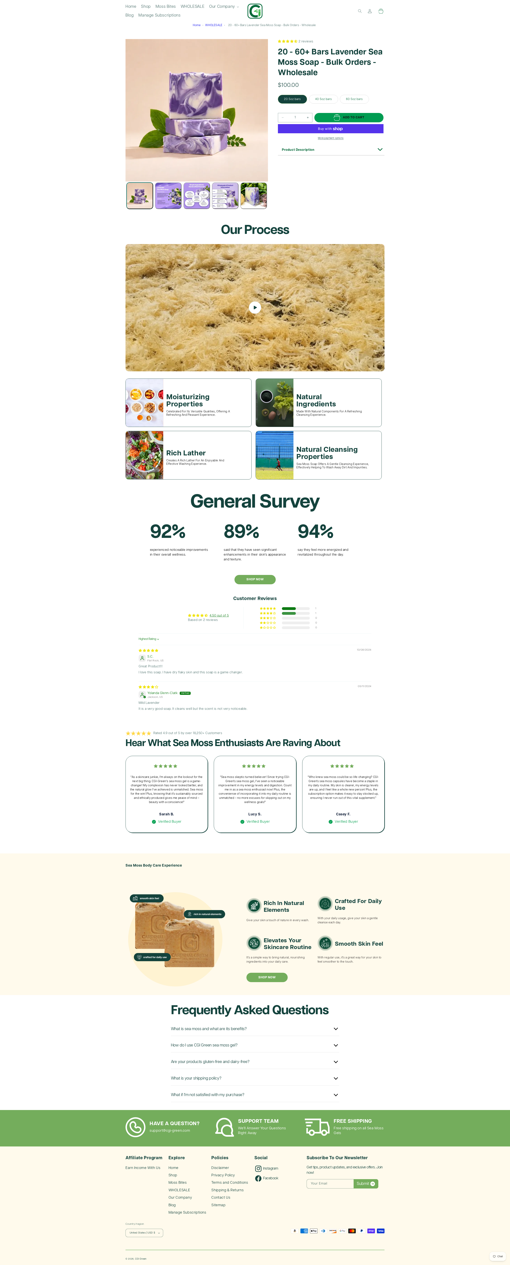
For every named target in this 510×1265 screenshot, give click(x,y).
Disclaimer (220, 1168)
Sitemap (218, 1205)
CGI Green (141, 1259)
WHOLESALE (213, 25)
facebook (270, 1178)
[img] (148, 650)
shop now (267, 977)
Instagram (270, 1168)
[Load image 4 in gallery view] (225, 195)
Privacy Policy (223, 1175)
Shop (173, 1175)
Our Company (180, 1197)
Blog (172, 1205)
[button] (223, 6)
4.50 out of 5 (219, 615)
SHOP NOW (255, 579)
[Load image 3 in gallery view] (196, 195)
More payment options (331, 138)
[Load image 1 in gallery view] (140, 195)
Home (197, 25)
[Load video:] (255, 307)
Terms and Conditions (229, 1183)
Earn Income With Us (143, 1168)
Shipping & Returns (227, 1190)
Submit (363, 1184)
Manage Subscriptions (187, 1212)
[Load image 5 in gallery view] (253, 195)
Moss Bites (178, 1183)
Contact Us (220, 1197)
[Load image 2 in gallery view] (168, 195)
